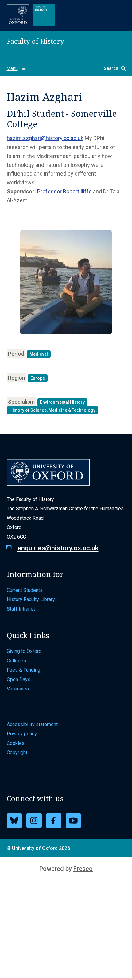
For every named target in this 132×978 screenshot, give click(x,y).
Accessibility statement (32, 724)
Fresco (83, 868)
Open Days (18, 679)
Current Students (25, 590)
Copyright (17, 752)
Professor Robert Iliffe (64, 191)
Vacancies (18, 689)
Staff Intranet (21, 609)
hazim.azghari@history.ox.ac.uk (45, 138)
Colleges (16, 661)
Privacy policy (22, 734)
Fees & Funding (23, 670)
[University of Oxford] (18, 15)
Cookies (16, 743)
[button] (112, 68)
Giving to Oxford (24, 651)
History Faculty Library (31, 599)
